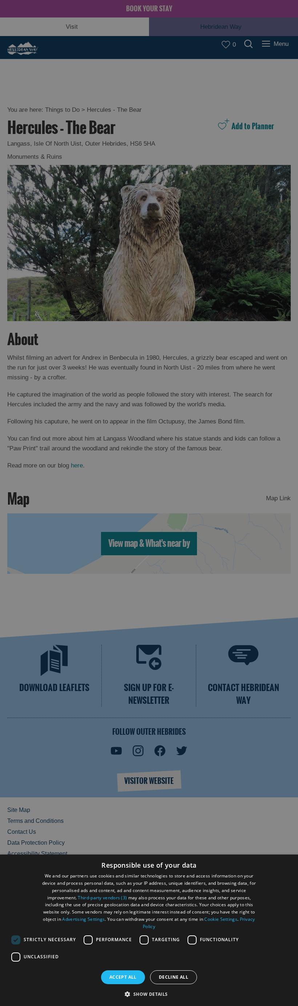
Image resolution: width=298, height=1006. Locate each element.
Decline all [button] (173, 977)
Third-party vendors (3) (102, 898)
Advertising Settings (83, 919)
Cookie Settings (220, 919)
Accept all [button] (123, 977)
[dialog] (149, 930)
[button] (149, 993)
